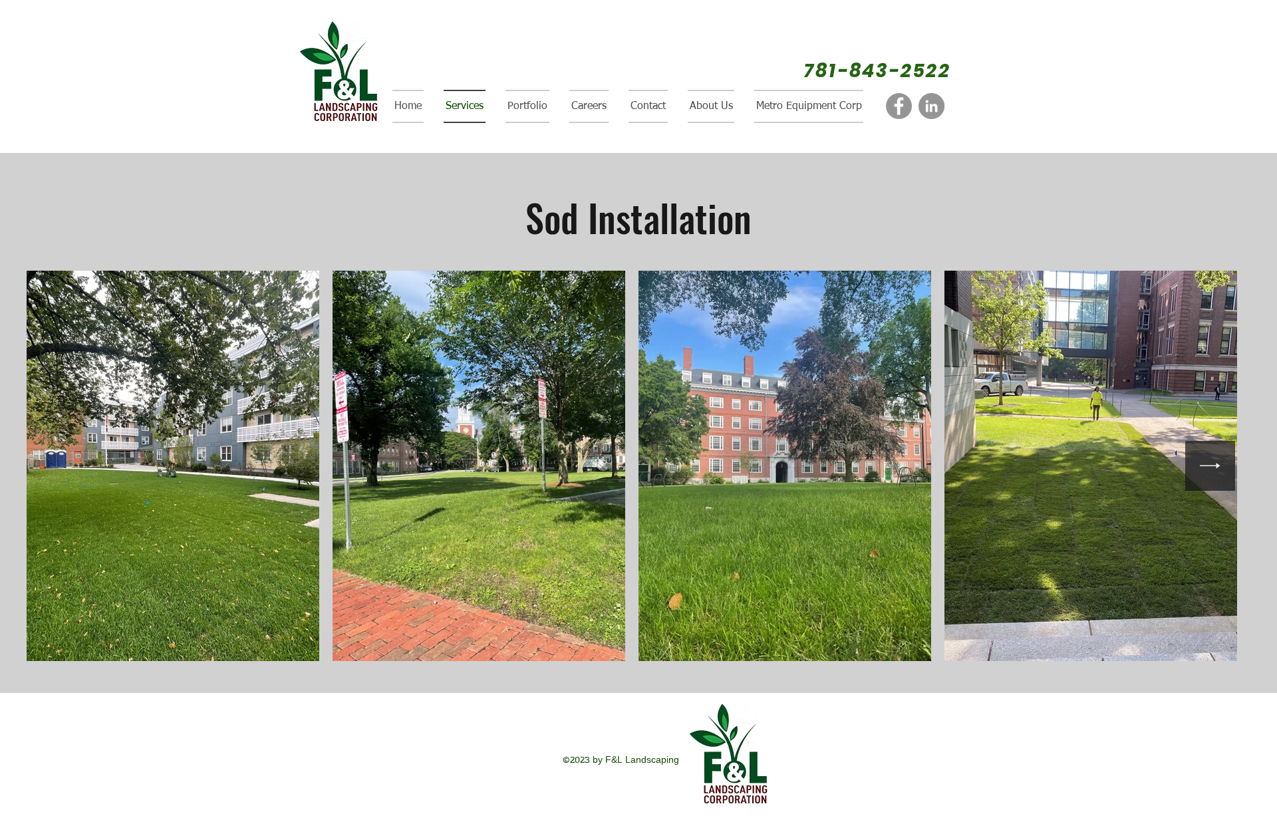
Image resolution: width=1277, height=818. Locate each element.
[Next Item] (1210, 466)
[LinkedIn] (931, 106)
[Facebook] (899, 106)
